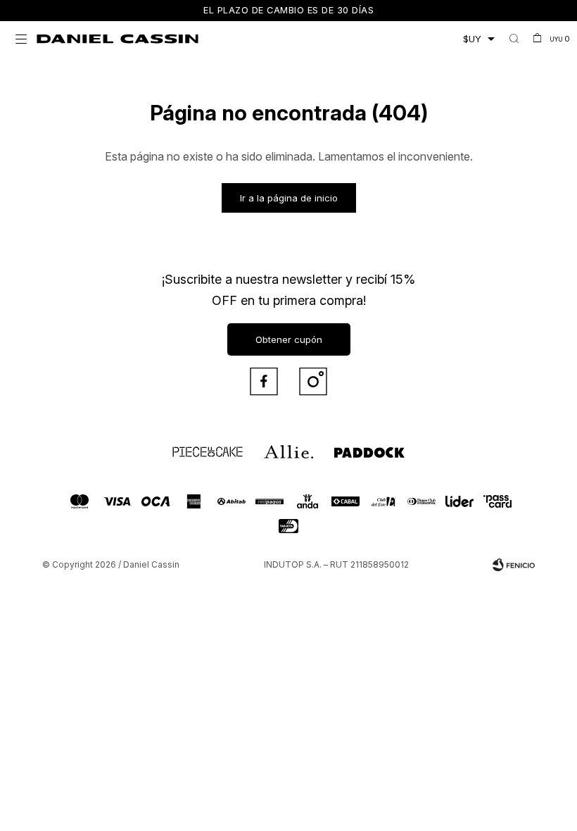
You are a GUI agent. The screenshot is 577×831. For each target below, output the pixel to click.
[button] (514, 38)
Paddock (348, 446)
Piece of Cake (194, 446)
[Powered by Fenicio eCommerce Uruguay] (514, 564)
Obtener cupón (288, 339)
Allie (271, 446)
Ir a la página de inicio (289, 198)
